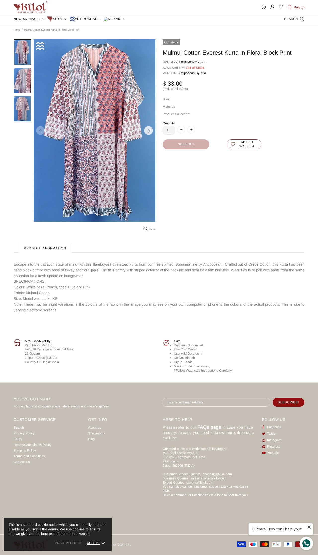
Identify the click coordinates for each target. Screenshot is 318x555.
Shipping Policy (25, 450)
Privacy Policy (24, 433)
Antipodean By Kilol (192, 73)
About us (94, 427)
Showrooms (96, 433)
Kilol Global (31, 6)
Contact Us (22, 462)
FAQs (18, 439)
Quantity (169, 123)
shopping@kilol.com (217, 474)
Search (19, 427)
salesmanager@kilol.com (208, 478)
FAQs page (209, 427)
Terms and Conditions (29, 456)
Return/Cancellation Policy (33, 445)
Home (17, 29)
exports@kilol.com (199, 482)
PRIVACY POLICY (68, 543)
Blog (91, 439)
